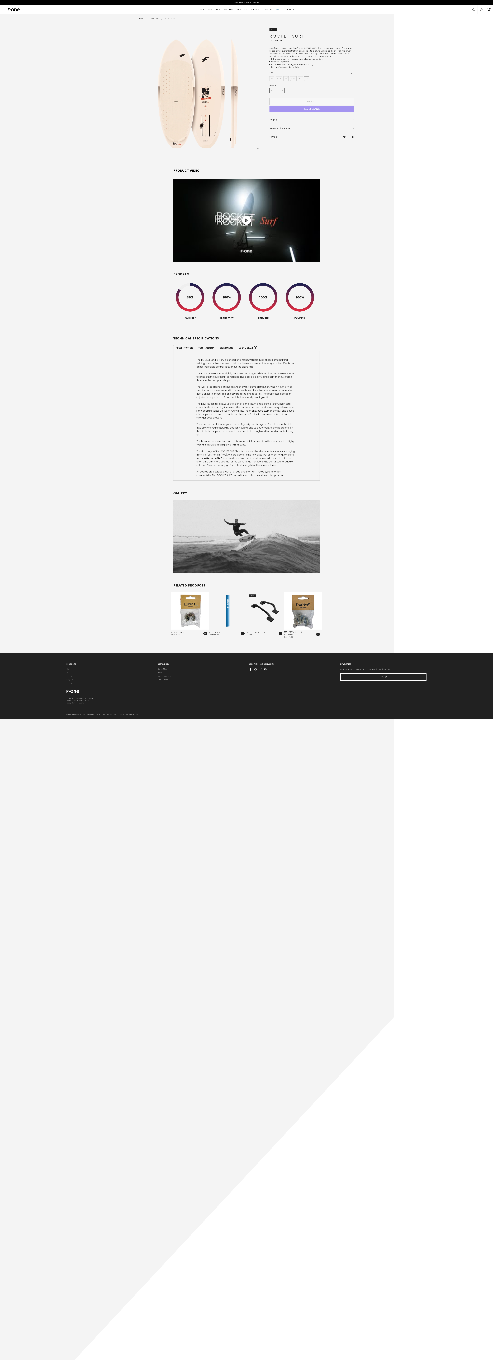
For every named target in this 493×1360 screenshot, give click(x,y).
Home (141, 19)
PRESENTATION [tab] (184, 347)
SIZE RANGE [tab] (226, 347)
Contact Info (162, 669)
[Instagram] (255, 669)
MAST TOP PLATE (219, 632)
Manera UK (289, 10)
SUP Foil (69, 683)
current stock (154, 19)
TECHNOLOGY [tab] (206, 347)
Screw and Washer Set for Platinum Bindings (184, 635)
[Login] (481, 9)
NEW (203, 10)
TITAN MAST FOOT (295, 632)
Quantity (273, 85)
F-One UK (267, 10)
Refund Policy (119, 714)
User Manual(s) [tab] (248, 347)
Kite (210, 10)
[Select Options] (205, 635)
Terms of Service (131, 714)
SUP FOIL (255, 10)
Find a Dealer (163, 680)
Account (161, 672)
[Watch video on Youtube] (246, 220)
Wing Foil (242, 10)
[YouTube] (265, 669)
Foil (218, 10)
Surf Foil (228, 10)
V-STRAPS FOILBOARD (261, 632)
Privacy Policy (107, 714)
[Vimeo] (260, 669)
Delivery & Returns (164, 676)
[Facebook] (250, 669)
